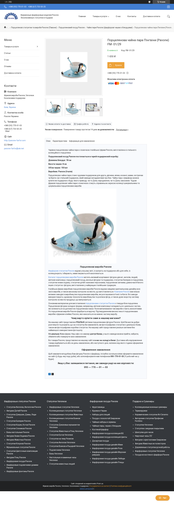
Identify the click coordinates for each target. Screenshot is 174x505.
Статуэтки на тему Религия (61, 439)
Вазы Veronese (56, 454)
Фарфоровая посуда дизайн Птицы (108, 462)
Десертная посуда (100, 441)
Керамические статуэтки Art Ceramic (151, 414)
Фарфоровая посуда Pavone (19, 461)
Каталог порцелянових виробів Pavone (65, 277)
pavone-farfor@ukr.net (14, 148)
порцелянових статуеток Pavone (100, 303)
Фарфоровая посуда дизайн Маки (107, 445)
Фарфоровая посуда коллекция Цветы (109, 437)
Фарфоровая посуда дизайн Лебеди (108, 458)
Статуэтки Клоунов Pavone (19, 443)
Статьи (7, 53)
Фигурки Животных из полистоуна (150, 443)
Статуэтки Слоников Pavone (19, 428)
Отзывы (7, 66)
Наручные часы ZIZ (143, 436)
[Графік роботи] (168, 7)
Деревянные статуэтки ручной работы (152, 447)
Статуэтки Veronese (144, 425)
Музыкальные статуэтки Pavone (21, 447)
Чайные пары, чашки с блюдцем (106, 426)
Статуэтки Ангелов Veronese (62, 442)
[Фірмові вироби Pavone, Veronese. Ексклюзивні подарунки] (11, 16)
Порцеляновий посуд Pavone (72, 27)
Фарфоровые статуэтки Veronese (64, 407)
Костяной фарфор (100, 429)
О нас (118, 16)
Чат (164, 498)
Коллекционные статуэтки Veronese (65, 411)
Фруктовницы (98, 407)
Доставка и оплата (151, 16)
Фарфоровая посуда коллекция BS (108, 433)
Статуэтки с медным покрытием (149, 428)
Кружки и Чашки (99, 411)
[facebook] (49, 374)
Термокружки (141, 411)
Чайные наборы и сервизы (104, 422)
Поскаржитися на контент (99, 486)
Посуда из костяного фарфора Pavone (152, 455)
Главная (82, 16)
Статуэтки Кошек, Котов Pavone (21, 425)
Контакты (132, 16)
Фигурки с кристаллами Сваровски (150, 440)
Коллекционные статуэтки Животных (66, 414)
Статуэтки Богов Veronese (61, 435)
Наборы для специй (101, 414)
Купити (118, 65)
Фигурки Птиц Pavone (16, 457)
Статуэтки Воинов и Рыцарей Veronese (66, 446)
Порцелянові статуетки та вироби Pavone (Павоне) (34, 27)
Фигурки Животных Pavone (19, 440)
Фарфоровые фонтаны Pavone (20, 471)
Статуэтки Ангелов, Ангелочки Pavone (24, 407)
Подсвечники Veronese (59, 450)
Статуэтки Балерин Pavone (19, 421)
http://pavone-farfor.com (15, 140)
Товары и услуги (100, 16)
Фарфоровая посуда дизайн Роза (107, 448)
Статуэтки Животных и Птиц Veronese (66, 431)
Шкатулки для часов (144, 432)
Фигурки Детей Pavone (17, 411)
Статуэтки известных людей (62, 464)
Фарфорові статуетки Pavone (61, 271)
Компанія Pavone (122, 292)
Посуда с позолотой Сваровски (106, 418)
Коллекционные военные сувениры (151, 407)
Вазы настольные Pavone (18, 432)
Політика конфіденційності (121, 486)
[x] (53, 374)
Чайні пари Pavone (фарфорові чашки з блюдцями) (110, 27)
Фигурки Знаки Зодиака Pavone (21, 436)
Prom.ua (100, 484)
